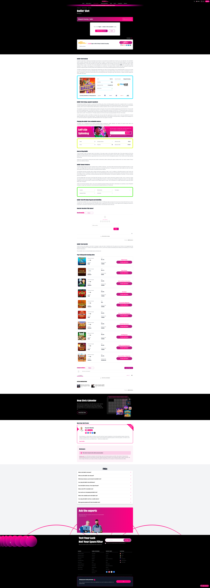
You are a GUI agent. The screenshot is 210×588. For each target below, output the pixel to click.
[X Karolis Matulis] (95, 433)
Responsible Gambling (109, 558)
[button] (101, 221)
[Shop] (194, 1)
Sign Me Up (128, 132)
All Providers (94, 565)
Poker (93, 562)
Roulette (93, 560)
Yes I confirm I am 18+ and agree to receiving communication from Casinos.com (115, 543)
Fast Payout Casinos (81, 565)
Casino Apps (80, 562)
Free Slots (93, 555)
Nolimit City (93, 572)
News (107, 562)
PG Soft (93, 569)
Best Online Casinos (81, 553)
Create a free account (101, 30)
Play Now (126, 42)
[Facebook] (114, 572)
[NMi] (128, 95)
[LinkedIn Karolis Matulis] (88, 433)
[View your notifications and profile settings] (132, 233)
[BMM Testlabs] (122, 95)
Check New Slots (82, 412)
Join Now (126, 540)
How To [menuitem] (115, 3)
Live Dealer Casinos (81, 560)
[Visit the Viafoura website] (130, 240)
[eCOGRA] (99, 95)
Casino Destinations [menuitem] (104, 3)
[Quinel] (110, 95)
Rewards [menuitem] (125, 3)
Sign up (106, 219)
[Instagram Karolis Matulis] (90, 433)
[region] (105, 226)
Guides (107, 560)
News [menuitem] (111, 3)
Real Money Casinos (81, 555)
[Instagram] (109, 572)
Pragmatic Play (94, 567)
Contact (107, 555)
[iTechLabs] (105, 95)
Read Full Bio (81, 441)
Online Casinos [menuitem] (88, 3)
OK (123, 581)
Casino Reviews (80, 567)
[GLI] (116, 95)
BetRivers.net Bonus (83, 46)
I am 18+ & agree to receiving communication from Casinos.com (118, 135)
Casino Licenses (80, 569)
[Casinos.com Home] (105, 1)
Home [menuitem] (83, 3)
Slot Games (93, 553)
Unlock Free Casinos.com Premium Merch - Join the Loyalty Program (76, 5)
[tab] (80, 375)
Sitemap (107, 567)
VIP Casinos (79, 558)
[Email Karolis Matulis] (86, 433)
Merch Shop (107, 569)
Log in (104, 219)
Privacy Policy (82, 583)
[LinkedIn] (107, 572)
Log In (112, 30)
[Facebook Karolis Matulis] (92, 433)
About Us (107, 553)
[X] (111, 572)
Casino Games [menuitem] (95, 3)
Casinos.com (81, 456)
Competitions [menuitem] (120, 3)
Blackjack (93, 558)
